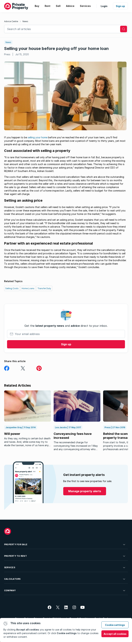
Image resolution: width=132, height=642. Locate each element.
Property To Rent (15, 556)
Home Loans (28, 288)
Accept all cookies (115, 633)
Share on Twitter (22, 368)
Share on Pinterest (39, 368)
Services (9, 567)
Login (104, 6)
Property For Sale (15, 544)
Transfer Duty (44, 288)
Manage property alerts (84, 491)
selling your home (37, 137)
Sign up (120, 6)
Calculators (12, 579)
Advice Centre (11, 21)
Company (10, 590)
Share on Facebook (6, 368)
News (25, 21)
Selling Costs (12, 288)
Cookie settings (115, 624)
